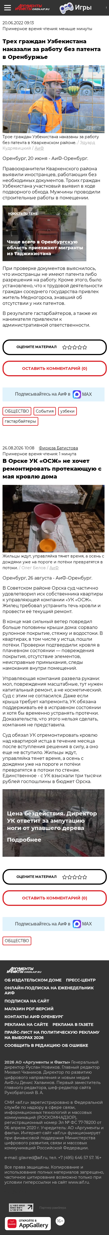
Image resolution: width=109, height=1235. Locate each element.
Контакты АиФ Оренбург (33, 1016)
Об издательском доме (32, 980)
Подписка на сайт (26, 1001)
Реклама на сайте (26, 1024)
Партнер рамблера (52, 1207)
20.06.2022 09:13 (18, 22)
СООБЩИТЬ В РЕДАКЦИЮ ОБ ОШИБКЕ (46, 1045)
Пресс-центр (81, 980)
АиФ (39, 148)
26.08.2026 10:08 (18, 448)
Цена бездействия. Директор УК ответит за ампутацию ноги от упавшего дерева (52, 820)
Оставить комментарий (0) (54, 368)
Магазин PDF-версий (29, 1008)
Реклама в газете (73, 1024)
